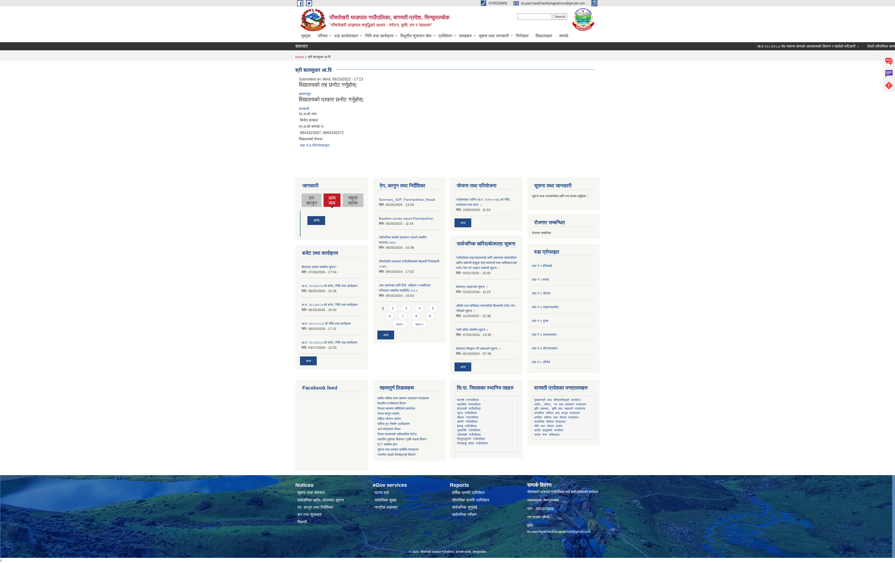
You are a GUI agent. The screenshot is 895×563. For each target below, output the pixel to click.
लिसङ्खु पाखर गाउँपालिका (472, 443)
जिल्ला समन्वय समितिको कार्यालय (396, 408)
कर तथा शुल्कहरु (309, 514)
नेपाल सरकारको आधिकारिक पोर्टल (397, 434)
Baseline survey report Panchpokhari (406, 218)
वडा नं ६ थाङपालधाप (544, 334)
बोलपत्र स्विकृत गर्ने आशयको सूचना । (478, 348)
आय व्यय (332, 201)
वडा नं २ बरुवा (540, 279)
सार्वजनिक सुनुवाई (464, 507)
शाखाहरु (465, 36)
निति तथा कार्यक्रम (379, 36)
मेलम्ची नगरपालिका (468, 400)
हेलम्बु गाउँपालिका (467, 426)
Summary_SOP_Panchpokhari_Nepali (407, 199)
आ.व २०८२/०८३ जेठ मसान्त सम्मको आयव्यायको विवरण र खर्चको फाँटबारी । (784, 46)
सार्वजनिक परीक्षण (464, 514)
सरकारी (304, 109)
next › (400, 324)
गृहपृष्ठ (306, 36)
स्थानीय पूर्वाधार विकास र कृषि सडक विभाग (401, 439)
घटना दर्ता (382, 492)
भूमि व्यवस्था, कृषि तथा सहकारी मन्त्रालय (559, 408)
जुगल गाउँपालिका (467, 413)
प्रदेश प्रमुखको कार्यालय (548, 430)
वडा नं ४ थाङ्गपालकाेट (545, 307)
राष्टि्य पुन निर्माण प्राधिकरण (393, 424)
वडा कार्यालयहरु (346, 36)
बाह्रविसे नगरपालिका (469, 404)
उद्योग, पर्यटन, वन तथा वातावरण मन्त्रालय (560, 404)
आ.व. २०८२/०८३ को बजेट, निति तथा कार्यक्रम (329, 342)
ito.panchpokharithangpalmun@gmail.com (559, 531)
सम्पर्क (563, 36)
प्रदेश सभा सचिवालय (546, 434)
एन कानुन (311, 200)
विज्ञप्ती (302, 522)
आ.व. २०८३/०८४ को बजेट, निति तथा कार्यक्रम (329, 286)
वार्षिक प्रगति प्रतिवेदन (468, 492)
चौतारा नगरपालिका (467, 417)
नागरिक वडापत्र (386, 507)
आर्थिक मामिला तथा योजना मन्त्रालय (556, 417)
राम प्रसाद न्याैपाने (538, 517)
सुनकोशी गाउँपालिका (468, 430)
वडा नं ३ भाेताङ (541, 293)
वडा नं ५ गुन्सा (540, 321)
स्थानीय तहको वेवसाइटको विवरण (396, 454)
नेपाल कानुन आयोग (388, 413)
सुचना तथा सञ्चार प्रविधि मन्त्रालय (398, 449)
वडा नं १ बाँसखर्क (542, 266)
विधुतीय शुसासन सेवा (415, 36)
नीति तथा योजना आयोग (548, 426)
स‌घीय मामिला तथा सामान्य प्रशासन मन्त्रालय (403, 398)
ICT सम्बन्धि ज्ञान (387, 444)
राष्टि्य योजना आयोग (389, 419)
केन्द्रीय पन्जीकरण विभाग (391, 403)
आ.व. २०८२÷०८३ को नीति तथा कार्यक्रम (326, 323)
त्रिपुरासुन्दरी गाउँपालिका (471, 439)
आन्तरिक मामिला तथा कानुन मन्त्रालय (557, 413)
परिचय (322, 36)
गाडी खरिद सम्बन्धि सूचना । (472, 330)
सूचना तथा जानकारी (494, 36)
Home (299, 57)
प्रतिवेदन (445, 36)
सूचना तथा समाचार (311, 492)
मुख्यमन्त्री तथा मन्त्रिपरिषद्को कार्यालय (557, 400)
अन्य (316, 220)
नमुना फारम (353, 200)
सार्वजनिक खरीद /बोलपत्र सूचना (320, 500)
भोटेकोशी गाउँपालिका (469, 434)
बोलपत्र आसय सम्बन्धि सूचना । (320, 267)
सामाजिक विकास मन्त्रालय (549, 421)
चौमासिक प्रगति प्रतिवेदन (470, 500)
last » (419, 324)
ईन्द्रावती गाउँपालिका (469, 408)
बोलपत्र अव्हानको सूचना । (472, 287)
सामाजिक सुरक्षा (385, 500)
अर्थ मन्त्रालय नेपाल (388, 429)
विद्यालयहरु (544, 36)
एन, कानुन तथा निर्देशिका (315, 507)
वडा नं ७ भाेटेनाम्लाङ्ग (314, 145)
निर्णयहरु (522, 36)
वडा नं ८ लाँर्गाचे (541, 362)
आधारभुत (305, 94)
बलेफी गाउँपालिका (467, 421)
